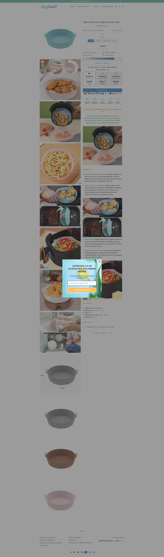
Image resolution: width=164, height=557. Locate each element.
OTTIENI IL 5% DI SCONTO (82, 290)
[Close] (100, 261)
